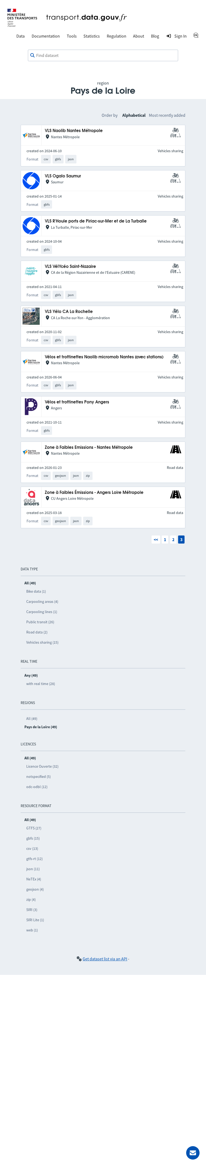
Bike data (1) (36, 591)
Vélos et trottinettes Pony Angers (77, 402)
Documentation (46, 36)
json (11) (33, 868)
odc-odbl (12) (36, 786)
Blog (155, 36)
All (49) (31, 718)
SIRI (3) (31, 909)
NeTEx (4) (33, 879)
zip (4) (31, 899)
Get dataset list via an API (105, 958)
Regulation (116, 36)
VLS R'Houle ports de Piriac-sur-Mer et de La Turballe (96, 221)
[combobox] (103, 55)
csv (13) (32, 848)
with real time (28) (40, 683)
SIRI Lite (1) (35, 919)
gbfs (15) (33, 838)
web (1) (32, 930)
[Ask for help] (193, 1153)
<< (156, 539)
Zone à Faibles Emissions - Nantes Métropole (89, 448)
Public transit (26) (40, 622)
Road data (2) (36, 632)
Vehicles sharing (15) (42, 642)
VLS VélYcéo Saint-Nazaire (70, 267)
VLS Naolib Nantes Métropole (74, 131)
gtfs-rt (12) (34, 858)
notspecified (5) (38, 776)
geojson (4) (35, 889)
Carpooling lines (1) (41, 611)
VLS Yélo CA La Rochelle (69, 312)
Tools (72, 36)
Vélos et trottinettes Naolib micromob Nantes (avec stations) (104, 357)
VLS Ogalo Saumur (63, 176)
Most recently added (167, 115)
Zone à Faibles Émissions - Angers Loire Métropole (94, 493)
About (138, 36)
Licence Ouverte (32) (42, 766)
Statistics (91, 36)
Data (20, 36)
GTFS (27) (33, 828)
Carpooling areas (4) (42, 601)
